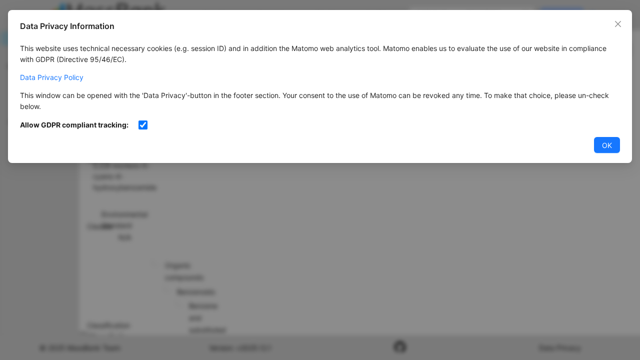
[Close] (618, 24)
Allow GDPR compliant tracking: (74, 124)
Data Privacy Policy (52, 77)
